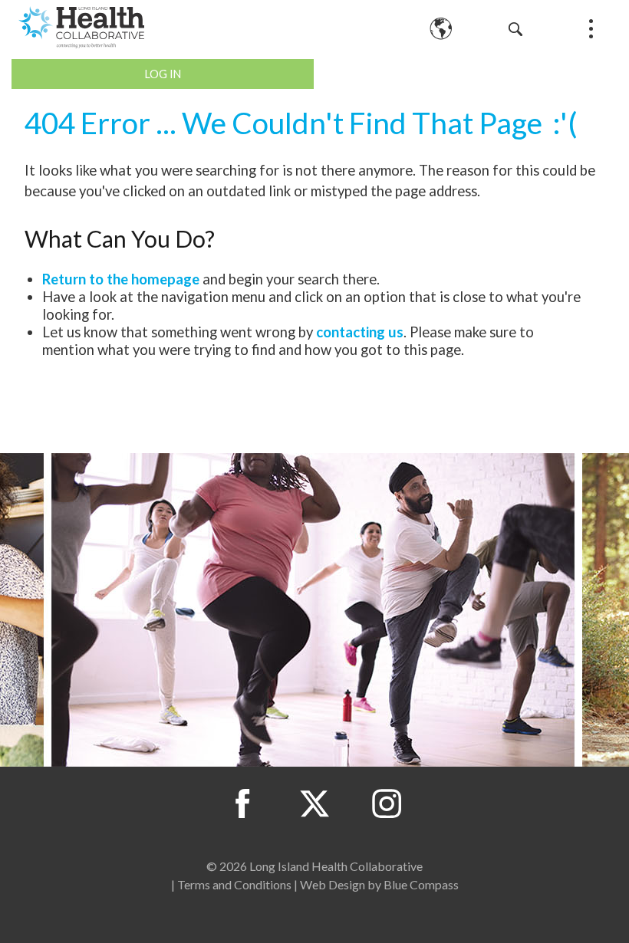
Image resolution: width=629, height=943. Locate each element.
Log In (163, 73)
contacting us (359, 332)
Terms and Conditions (234, 884)
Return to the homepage (120, 279)
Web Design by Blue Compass (379, 884)
